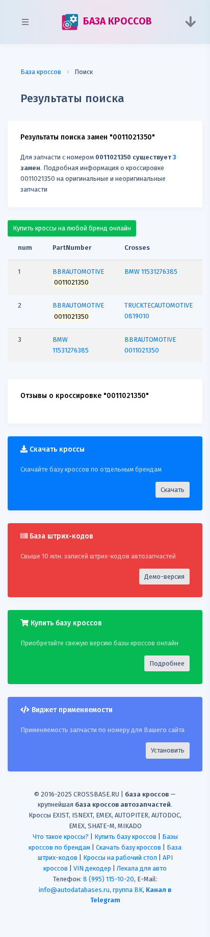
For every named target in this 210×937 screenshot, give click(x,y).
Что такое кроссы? (61, 836)
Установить (168, 750)
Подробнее (167, 663)
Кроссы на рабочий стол (120, 857)
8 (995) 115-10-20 (108, 879)
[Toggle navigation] (190, 22)
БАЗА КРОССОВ (116, 21)
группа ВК (128, 890)
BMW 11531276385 (150, 271)
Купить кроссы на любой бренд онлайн (72, 228)
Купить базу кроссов (125, 836)
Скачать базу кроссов (128, 847)
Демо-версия (164, 576)
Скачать (173, 490)
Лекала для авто (142, 868)
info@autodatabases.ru (74, 890)
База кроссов (40, 72)
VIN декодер (92, 868)
